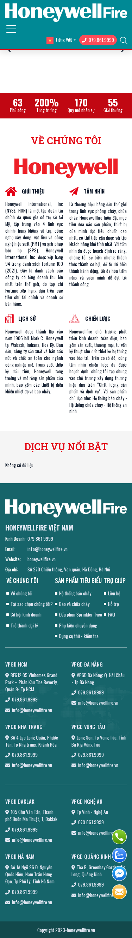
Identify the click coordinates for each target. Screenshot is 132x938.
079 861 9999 (40, 538)
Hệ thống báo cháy (75, 593)
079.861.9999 (101, 40)
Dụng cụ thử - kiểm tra (79, 635)
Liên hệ (114, 593)
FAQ (111, 614)
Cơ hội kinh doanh (26, 614)
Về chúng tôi (21, 593)
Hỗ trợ (113, 603)
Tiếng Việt (63, 39)
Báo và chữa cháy (74, 603)
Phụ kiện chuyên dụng (78, 625)
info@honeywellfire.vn (47, 548)
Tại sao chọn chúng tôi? (32, 603)
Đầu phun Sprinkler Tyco (80, 614)
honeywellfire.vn (41, 559)
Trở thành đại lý (24, 625)
